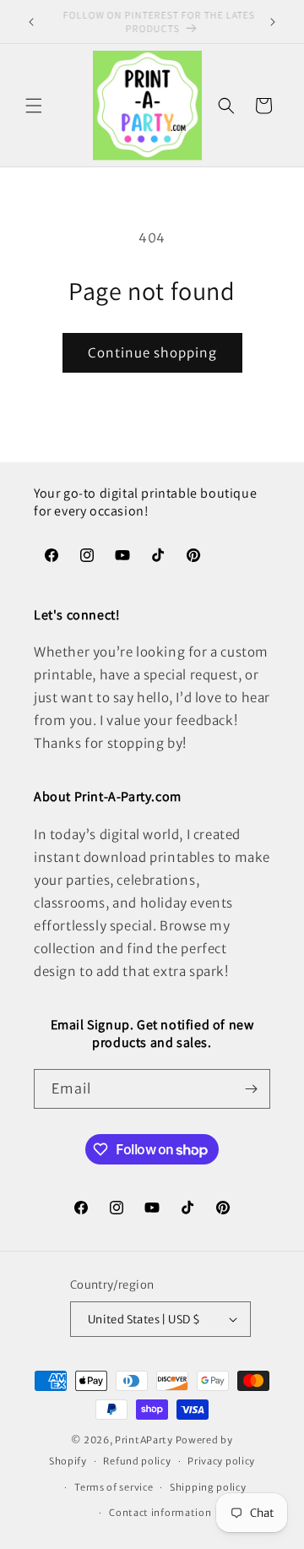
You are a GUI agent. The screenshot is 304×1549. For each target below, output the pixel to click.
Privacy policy (221, 1461)
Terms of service (113, 1487)
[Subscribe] (250, 1089)
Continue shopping (152, 353)
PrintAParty (144, 1440)
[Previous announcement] (31, 22)
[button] (33, 105)
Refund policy (137, 1461)
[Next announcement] (272, 22)
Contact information (160, 1513)
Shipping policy (208, 1487)
